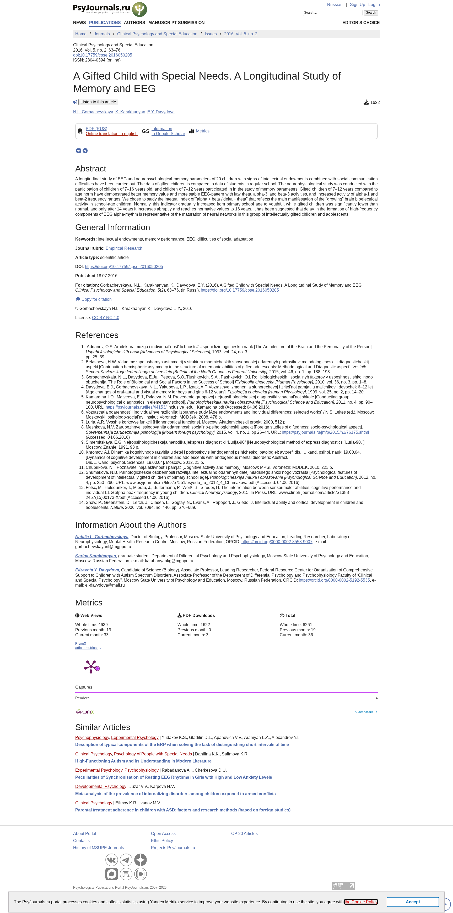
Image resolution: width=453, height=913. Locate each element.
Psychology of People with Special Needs (153, 754)
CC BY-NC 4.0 (105, 317)
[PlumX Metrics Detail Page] (91, 666)
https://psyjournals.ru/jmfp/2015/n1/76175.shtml (325, 432)
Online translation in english (112, 133)
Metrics (202, 131)
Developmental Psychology (100, 786)
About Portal (84, 833)
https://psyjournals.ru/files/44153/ (136, 407)
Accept (413, 902)
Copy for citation (96, 299)
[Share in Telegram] (85, 151)
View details (364, 712)
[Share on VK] (78, 151)
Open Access (163, 833)
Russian (335, 4)
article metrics (86, 648)
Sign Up (357, 4)
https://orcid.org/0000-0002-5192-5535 (334, 580)
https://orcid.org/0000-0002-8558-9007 (276, 541)
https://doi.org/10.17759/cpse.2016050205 (124, 266)
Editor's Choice (361, 22)
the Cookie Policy (361, 902)
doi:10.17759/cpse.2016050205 (102, 55)
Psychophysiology (92, 737)
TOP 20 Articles (243, 833)
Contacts (81, 840)
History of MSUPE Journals (98, 847)
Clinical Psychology (93, 754)
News (79, 22)
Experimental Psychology (135, 737)
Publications (105, 22)
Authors (134, 22)
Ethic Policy (162, 840)
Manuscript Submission (176, 22)
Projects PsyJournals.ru (173, 847)
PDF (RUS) (96, 128)
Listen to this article (98, 102)
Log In (374, 4)
